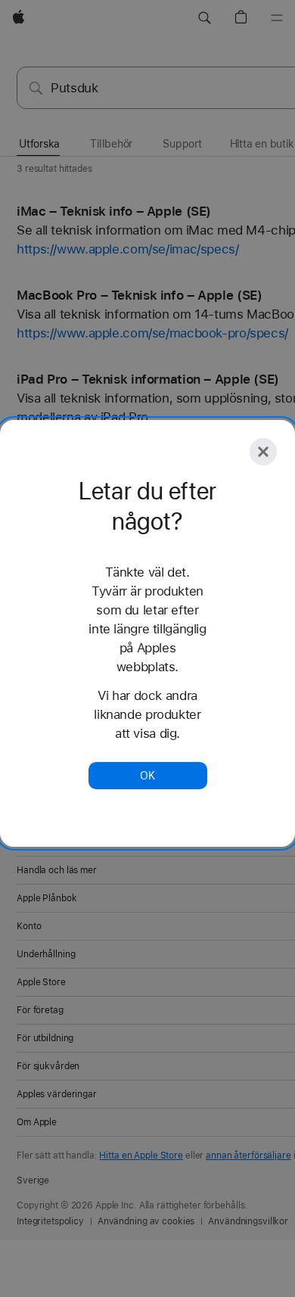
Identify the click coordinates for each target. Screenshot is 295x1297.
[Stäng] (263, 451)
